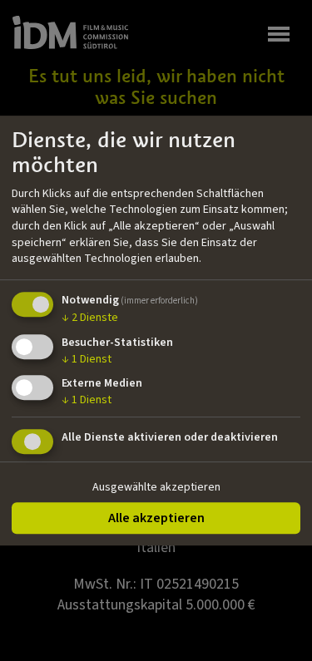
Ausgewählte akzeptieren (156, 487)
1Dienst (86, 359)
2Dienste (90, 317)
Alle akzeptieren (156, 518)
